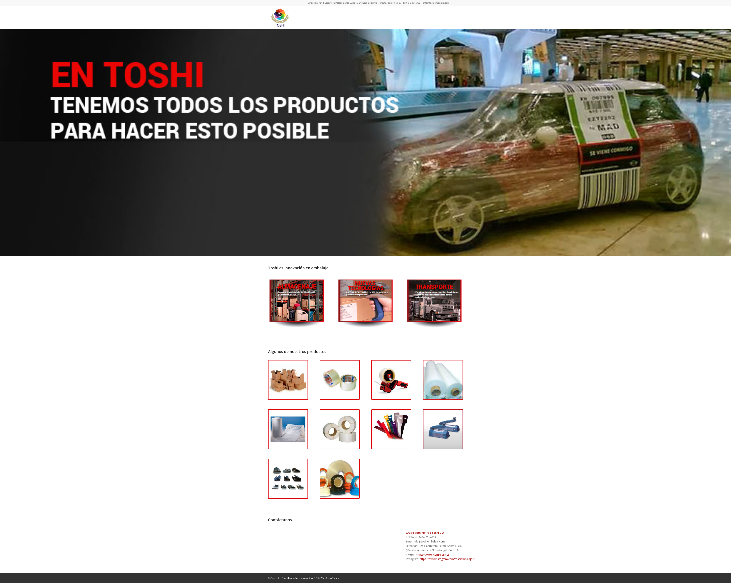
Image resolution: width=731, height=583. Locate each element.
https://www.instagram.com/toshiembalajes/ (447, 559)
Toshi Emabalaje (290, 578)
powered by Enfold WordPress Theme (320, 578)
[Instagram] (460, 3)
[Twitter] (454, 3)
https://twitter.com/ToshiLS (433, 554)
